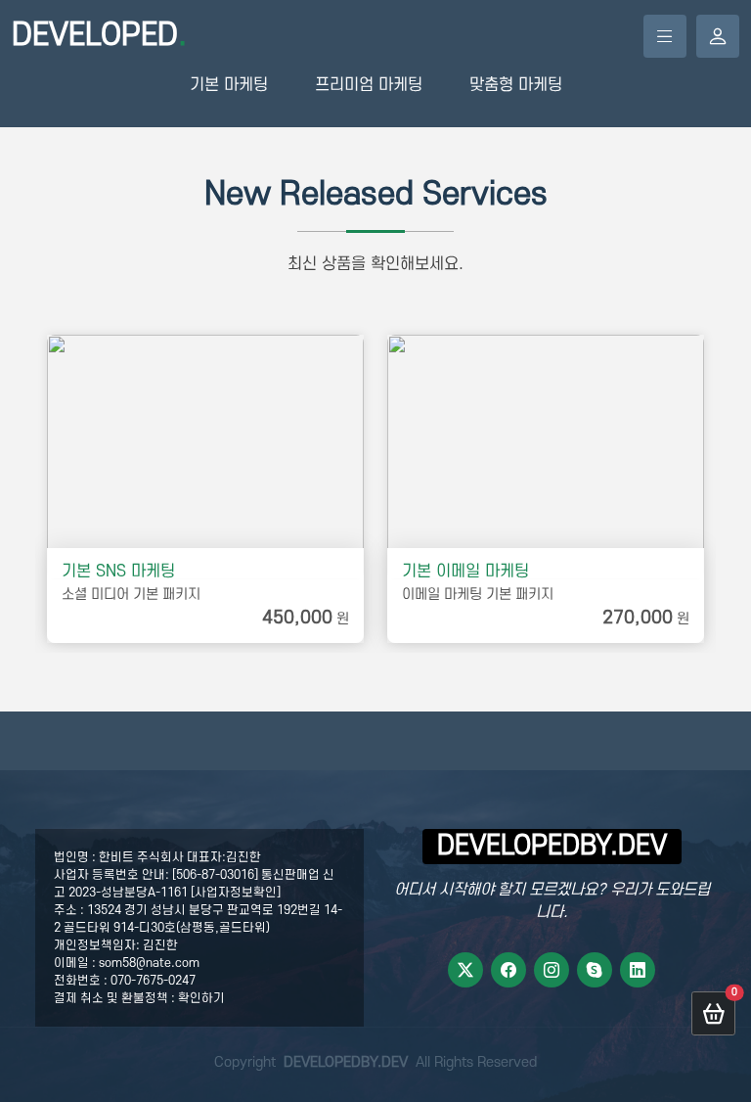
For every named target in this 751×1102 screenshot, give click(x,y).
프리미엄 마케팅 (368, 85)
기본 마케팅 (229, 85)
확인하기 (201, 998)
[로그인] (717, 36)
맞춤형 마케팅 (515, 85)
